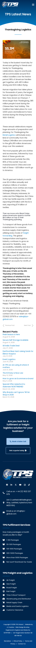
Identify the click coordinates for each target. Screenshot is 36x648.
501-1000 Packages (14, 549)
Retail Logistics (9, 135)
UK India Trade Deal (11, 345)
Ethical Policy (18, 641)
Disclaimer (7, 641)
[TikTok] (29, 485)
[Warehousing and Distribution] (4, 599)
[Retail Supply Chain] (4, 602)
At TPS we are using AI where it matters (16, 366)
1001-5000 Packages (14, 553)
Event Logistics (9, 359)
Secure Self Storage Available (15, 340)
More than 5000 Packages (17, 557)
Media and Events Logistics (17, 606)
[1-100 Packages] (4, 540)
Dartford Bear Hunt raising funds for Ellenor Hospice (18, 352)
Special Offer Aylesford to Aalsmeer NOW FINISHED (14, 385)
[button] (33, 5)
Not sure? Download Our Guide (19, 562)
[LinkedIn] (11, 485)
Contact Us (22, 644)
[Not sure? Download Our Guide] (4, 562)
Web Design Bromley (22, 627)
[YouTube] (20, 485)
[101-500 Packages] (4, 544)
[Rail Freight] (4, 591)
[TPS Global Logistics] (10, 5)
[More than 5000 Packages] (4, 557)
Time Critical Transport (15, 595)
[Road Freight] (4, 588)
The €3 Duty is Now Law (13, 373)
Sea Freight (11, 584)
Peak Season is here (11, 334)
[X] (16, 485)
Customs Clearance (14, 610)
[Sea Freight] (4, 584)
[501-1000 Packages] (4, 549)
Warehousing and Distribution (18, 599)
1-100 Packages (12, 540)
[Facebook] (7, 485)
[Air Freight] (4, 580)
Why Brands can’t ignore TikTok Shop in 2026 (16, 393)
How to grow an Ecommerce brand (18, 378)
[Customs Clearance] (4, 610)
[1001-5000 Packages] (4, 553)
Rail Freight (10, 591)
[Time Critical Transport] (4, 595)
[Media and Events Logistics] (4, 606)
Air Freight (10, 580)
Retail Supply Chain (14, 602)
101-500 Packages (13, 544)
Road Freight (11, 587)
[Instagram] (25, 485)
